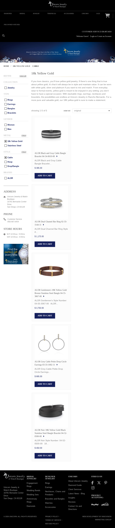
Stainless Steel (14, 145)
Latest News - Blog (76, 493)
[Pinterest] (105, 483)
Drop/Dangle (13, 166)
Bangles (11, 108)
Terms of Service (53, 520)
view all (23, 76)
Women (11, 125)
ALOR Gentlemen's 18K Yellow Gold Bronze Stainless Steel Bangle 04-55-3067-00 (51, 293)
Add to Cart (45, 176)
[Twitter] (99, 483)
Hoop (9, 162)
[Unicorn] (57, 4)
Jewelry (11, 88)
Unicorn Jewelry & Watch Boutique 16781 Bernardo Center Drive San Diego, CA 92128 (14, 492)
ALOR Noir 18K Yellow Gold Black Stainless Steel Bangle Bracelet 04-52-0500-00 (51, 433)
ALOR (10, 178)
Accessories (50, 507)
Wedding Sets (33, 494)
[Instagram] (92, 488)
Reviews (72, 502)
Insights (71, 498)
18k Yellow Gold (21, 66)
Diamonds (31, 506)
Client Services (74, 489)
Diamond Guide (75, 485)
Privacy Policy (52, 516)
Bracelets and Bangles (55, 499)
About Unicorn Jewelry (78, 481)
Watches (49, 503)
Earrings (11, 104)
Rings (10, 100)
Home (6, 66)
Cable (10, 157)
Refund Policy (52, 524)
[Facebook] (92, 483)
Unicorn (13, 516)
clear (24, 136)
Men (9, 129)
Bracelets (11, 113)
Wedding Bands (33, 490)
